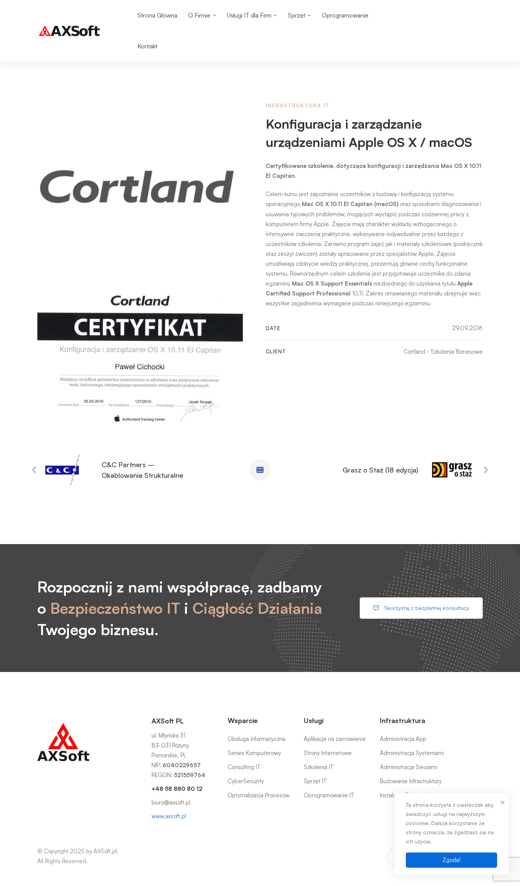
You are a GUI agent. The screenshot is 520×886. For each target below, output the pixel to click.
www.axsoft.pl (169, 816)
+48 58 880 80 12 (177, 788)
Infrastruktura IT (298, 105)
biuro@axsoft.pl (171, 802)
